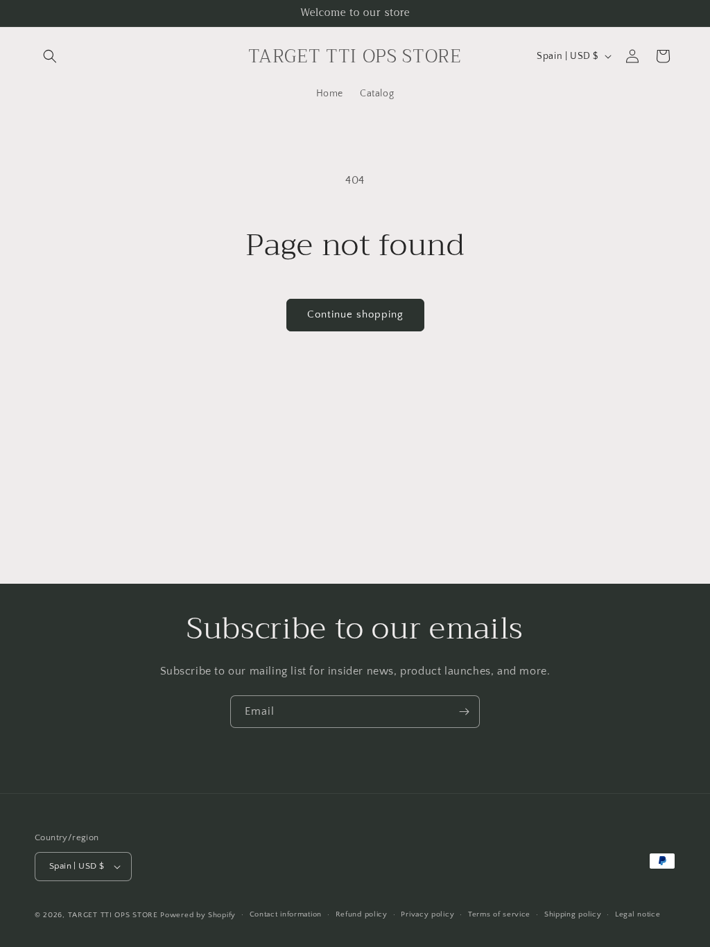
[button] (50, 56)
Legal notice (637, 914)
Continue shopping (355, 314)
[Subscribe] (464, 711)
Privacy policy (427, 914)
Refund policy (362, 914)
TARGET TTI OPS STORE (113, 915)
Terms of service (499, 914)
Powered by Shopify (198, 915)
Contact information (286, 914)
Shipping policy (573, 914)
